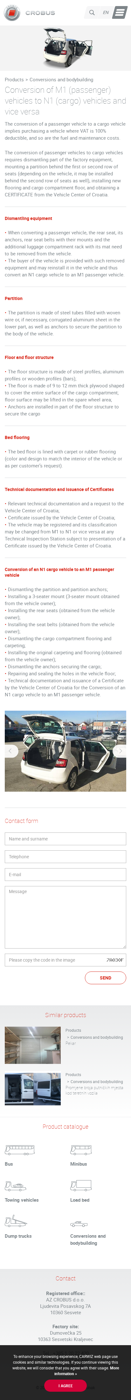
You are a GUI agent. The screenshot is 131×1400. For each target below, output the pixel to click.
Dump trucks (18, 1236)
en (106, 12)
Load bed (79, 1200)
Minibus (78, 1164)
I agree (66, 1385)
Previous (10, 751)
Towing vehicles (22, 1200)
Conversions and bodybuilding (61, 79)
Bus (9, 1164)
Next (120, 751)
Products (14, 79)
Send (105, 978)
